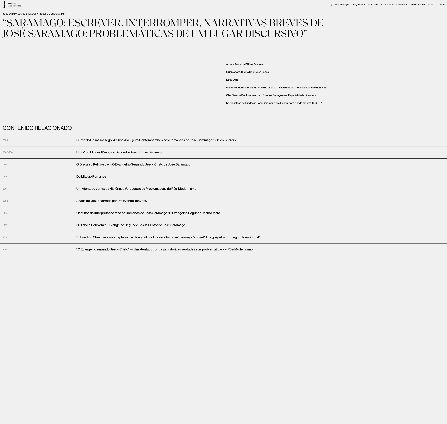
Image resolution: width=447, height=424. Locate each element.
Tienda (412, 4)
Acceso (430, 4)
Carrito (421, 4)
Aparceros (389, 4)
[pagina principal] (3, 4)
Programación (359, 4)
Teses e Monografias (52, 14)
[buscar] (331, 4)
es (441, 4)
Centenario (401, 4)
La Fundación (374, 4)
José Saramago (342, 4)
